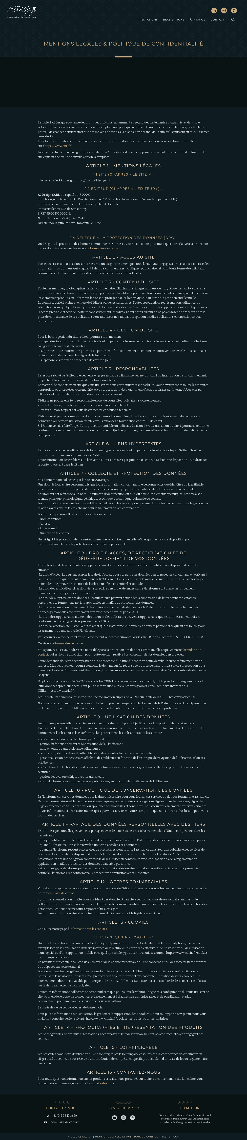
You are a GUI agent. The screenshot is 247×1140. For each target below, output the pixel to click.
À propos (197, 19)
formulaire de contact (105, 248)
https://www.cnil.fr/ (58, 146)
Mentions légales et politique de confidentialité (133, 1136)
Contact (218, 19)
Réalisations (174, 19)
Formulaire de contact (64, 1122)
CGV (176, 1136)
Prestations (147, 19)
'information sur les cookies (88, 929)
